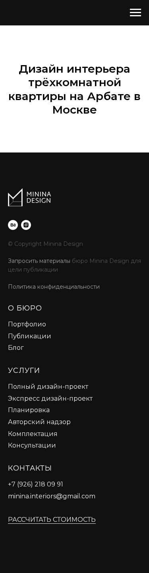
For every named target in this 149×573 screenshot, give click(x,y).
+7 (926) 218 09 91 (35, 484)
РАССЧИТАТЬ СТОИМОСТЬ (52, 519)
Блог (16, 347)
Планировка (29, 410)
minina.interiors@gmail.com (51, 496)
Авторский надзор (39, 422)
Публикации (29, 336)
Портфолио (27, 324)
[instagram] (26, 225)
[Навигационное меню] (135, 13)
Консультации (32, 445)
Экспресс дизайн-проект (50, 398)
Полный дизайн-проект (48, 386)
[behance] (13, 225)
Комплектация (33, 434)
